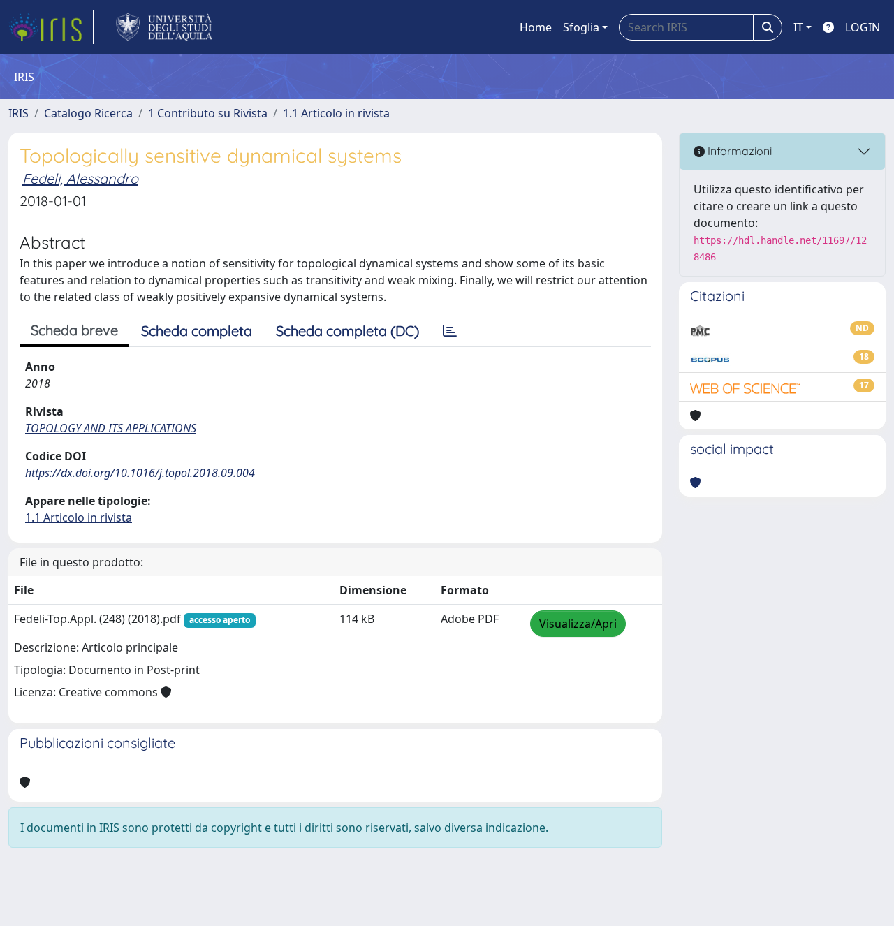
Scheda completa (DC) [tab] (347, 330)
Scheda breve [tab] (74, 330)
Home (536, 27)
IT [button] (798, 27)
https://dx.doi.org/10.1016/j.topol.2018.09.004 (140, 472)
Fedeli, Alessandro (80, 178)
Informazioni (738, 151)
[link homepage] (51, 27)
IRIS (18, 113)
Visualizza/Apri (578, 623)
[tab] (450, 331)
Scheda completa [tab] (196, 330)
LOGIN (862, 27)
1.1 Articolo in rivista (336, 113)
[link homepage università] (164, 27)
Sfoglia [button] (581, 27)
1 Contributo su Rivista (208, 113)
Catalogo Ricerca (88, 113)
